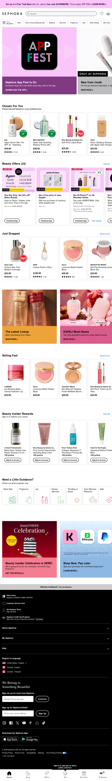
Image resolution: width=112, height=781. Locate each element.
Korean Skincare (55, 490)
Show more (105, 233)
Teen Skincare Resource (90, 490)
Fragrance (23, 489)
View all (106, 163)
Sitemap (41, 753)
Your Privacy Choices (54, 753)
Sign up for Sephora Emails (15, 707)
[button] (15, 442)
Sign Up (42, 713)
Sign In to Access (13, 460)
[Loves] (101, 13)
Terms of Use (19, 753)
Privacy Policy (7, 753)
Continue (42, 699)
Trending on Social (73, 490)
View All (106, 414)
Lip (37, 489)
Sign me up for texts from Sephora (18, 693)
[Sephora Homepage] (12, 13)
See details (97, 220)
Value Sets (7, 489)
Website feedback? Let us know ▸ (56, 587)
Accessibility (31, 753)
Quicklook (8, 126)
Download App (12, 221)
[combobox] (61, 13)
